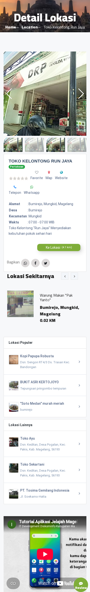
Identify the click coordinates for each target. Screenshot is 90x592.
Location (30, 27)
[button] (81, 93)
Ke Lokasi (59, 247)
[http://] (61, 172)
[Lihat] (45, 94)
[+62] (15, 187)
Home (10, 27)
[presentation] (64, 276)
